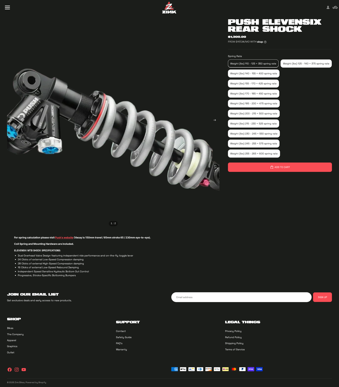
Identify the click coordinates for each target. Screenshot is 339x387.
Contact (121, 331)
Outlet (10, 352)
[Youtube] (23, 369)
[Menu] (7, 7)
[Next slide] (215, 120)
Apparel (11, 340)
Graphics (12, 346)
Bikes (10, 328)
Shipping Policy (234, 343)
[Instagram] (16, 369)
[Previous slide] (10, 120)
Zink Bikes (20, 382)
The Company (15, 334)
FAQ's (119, 343)
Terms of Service (235, 349)
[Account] (328, 7)
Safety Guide (124, 337)
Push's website (64, 237)
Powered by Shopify (36, 382)
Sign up (322, 297)
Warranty (121, 349)
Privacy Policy (233, 331)
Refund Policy (233, 337)
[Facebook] (9, 369)
